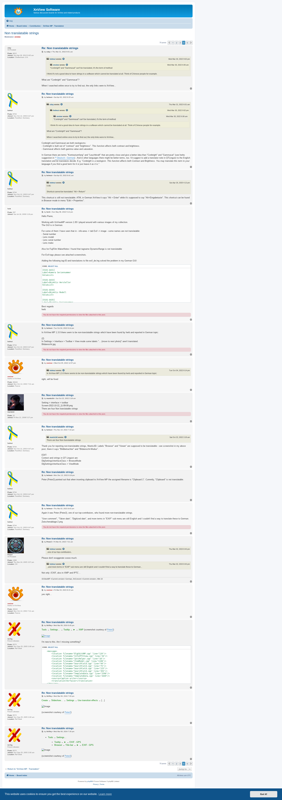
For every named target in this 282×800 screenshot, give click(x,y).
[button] (169, 43)
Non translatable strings (22, 33)
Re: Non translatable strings (60, 48)
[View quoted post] (63, 59)
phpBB (90, 781)
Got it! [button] (263, 794)
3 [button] (180, 42)
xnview (56, 65)
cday (52, 104)
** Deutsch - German (64, 158)
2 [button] (176, 42)
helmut (53, 59)
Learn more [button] (105, 794)
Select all (53, 266)
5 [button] (187, 42)
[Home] (19, 10)
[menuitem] (9, 21)
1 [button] (172, 42)
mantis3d (54, 437)
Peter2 (110, 629)
